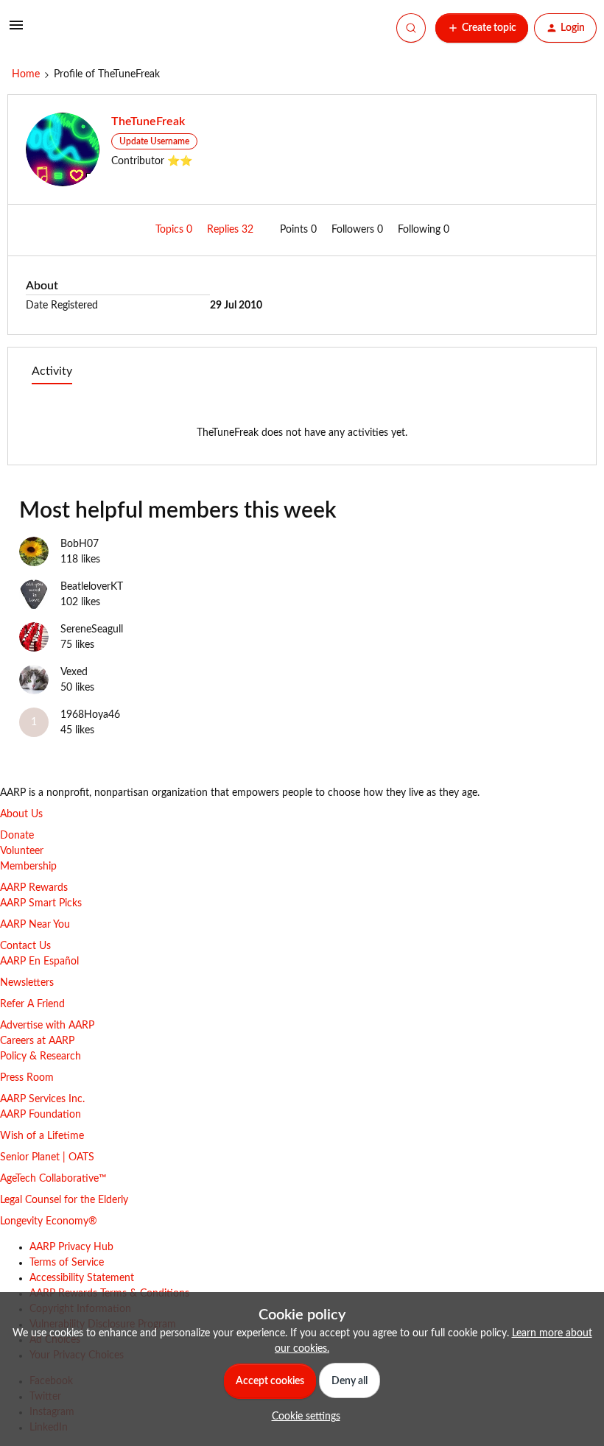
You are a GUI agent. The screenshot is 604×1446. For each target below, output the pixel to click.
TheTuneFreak (148, 121)
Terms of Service (66, 1263)
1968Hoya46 (90, 715)
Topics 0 (175, 230)
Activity (52, 371)
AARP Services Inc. (42, 1099)
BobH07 (79, 544)
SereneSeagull (91, 629)
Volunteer (21, 851)
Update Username (154, 141)
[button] (16, 31)
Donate (17, 835)
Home (26, 74)
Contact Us (25, 946)
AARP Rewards (34, 888)
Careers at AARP (37, 1041)
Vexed (74, 672)
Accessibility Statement (81, 1278)
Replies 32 (231, 230)
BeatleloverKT (91, 587)
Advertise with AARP (47, 1025)
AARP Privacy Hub (71, 1247)
